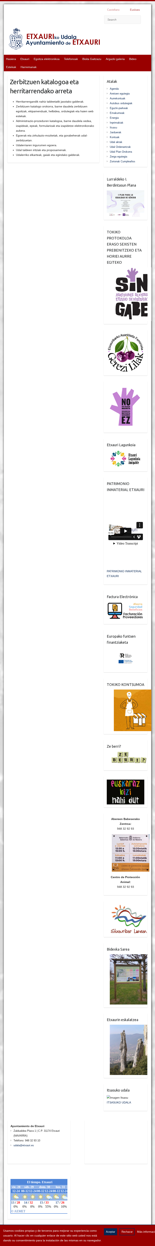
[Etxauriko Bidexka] (127, 956)
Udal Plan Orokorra (121, 151)
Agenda (114, 88)
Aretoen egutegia (120, 93)
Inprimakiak (116, 122)
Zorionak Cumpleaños (122, 161)
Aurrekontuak (117, 98)
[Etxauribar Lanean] (127, 906)
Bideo (132, 59)
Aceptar (110, 1231)
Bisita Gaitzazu (91, 59)
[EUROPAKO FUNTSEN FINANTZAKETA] (126, 649)
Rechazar (127, 1231)
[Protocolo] (129, 269)
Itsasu (113, 127)
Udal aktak (116, 142)
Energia (114, 117)
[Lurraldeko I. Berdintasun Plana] (126, 192)
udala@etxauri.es (24, 1145)
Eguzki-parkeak (119, 108)
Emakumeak (117, 112)
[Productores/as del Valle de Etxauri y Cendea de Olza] (129, 692)
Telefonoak (71, 59)
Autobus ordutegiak (121, 103)
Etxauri (24, 59)
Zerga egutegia (118, 156)
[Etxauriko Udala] (54, 40)
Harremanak (29, 67)
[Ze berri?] (127, 753)
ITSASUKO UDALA (119, 1102)
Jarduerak (115, 132)
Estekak (11, 67)
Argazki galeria (115, 59)
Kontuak (114, 137)
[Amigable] (126, 452)
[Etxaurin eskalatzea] (127, 1027)
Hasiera (11, 59)
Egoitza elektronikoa (47, 59)
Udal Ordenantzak (120, 146)
